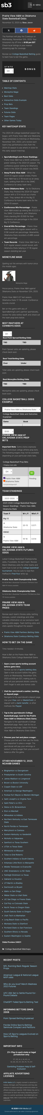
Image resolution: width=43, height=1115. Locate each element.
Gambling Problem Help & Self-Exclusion (21, 1067)
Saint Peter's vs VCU (13, 803)
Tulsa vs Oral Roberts (13, 854)
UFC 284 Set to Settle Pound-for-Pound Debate (19, 994)
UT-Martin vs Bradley (13, 883)
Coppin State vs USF (13, 787)
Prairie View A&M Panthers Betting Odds (21, 632)
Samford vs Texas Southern (16, 842)
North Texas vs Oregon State (16, 907)
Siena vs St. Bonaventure (15, 807)
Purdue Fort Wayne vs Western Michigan (21, 795)
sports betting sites (27, 669)
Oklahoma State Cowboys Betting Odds (21, 636)
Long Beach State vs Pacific (16, 919)
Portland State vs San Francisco (18, 928)
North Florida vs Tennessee (16, 826)
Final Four (16, 573)
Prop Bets (8, 104)
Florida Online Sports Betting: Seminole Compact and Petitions (19, 1026)
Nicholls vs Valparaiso (13, 838)
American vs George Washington (18, 791)
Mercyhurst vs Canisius (14, 830)
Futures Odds (10, 112)
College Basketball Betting (23, 54)
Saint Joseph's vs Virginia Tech (17, 799)
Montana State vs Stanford (16, 923)
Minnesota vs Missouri (13, 850)
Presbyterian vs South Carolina (17, 774)
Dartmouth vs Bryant (13, 887)
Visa (14, 700)
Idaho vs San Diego (12, 891)
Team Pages (9, 116)
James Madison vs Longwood (17, 778)
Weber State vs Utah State (15, 895)
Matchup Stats (10, 88)
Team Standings (11, 108)
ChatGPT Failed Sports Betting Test (20, 1002)
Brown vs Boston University (16, 783)
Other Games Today (12, 120)
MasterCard (28, 700)
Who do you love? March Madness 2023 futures (20, 985)
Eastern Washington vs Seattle (17, 936)
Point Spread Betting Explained (18, 1018)
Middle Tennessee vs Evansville (17, 867)
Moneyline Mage (11, 92)
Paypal (18, 706)
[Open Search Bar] (30, 5)
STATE (9, 67)
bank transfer (22, 703)
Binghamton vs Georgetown (16, 770)
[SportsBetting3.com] (6, 4)
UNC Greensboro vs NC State (17, 871)
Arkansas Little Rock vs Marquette (19, 863)
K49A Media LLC (9, 1082)
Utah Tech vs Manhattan (14, 915)
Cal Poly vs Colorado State (16, 903)
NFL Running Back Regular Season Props (20, 967)
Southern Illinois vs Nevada (16, 932)
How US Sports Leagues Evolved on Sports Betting (20, 1035)
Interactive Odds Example (15, 100)
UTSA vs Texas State (13, 846)
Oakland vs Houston (13, 879)
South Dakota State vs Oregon (17, 911)
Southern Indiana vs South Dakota (19, 859)
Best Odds (8, 96)
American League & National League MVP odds (20, 976)
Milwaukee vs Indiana (13, 815)
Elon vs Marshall (11, 811)
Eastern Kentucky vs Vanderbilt (17, 834)
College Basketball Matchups (18, 949)
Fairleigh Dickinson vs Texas (16, 875)
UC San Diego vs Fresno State (17, 899)
